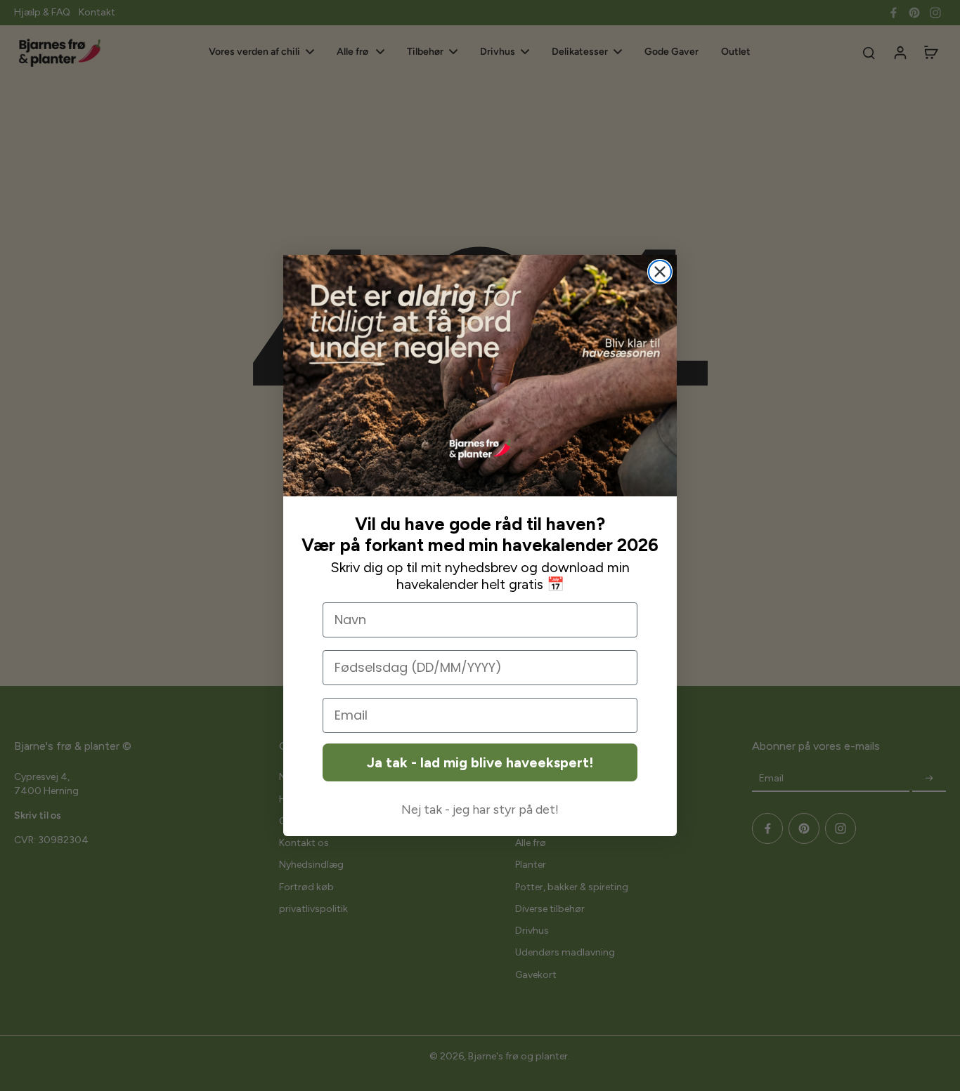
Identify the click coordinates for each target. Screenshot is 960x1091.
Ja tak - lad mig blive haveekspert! (480, 762)
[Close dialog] (660, 271)
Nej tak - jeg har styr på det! (480, 809)
